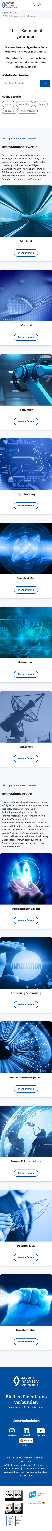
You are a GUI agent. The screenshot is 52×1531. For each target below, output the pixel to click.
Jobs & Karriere (24, 1457)
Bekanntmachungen (21, 1465)
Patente (41, 104)
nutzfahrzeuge (27, 111)
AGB (6, 1465)
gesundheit (24, 104)
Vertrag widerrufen (37, 1472)
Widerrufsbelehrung (14, 1472)
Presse (10, 1457)
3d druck (9, 111)
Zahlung (42, 1468)
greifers (9, 104)
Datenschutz (29, 1468)
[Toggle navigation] (46, 4)
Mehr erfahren (26, 253)
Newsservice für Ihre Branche (26, 1407)
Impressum (26, 1475)
